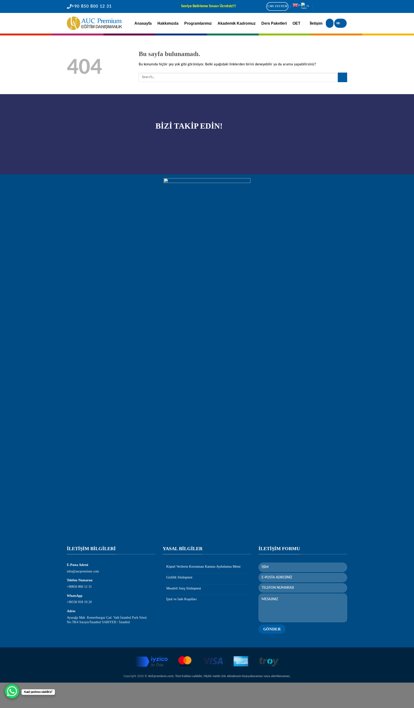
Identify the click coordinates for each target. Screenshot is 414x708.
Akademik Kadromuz (237, 23)
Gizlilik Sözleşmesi (179, 577)
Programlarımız (198, 23)
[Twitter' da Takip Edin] (330, 7)
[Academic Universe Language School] (94, 23)
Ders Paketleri (274, 23)
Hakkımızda (167, 23)
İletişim (316, 23)
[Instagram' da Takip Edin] (324, 7)
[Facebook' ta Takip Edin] (318, 7)
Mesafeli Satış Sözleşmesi (183, 588)
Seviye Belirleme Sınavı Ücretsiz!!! (208, 6)
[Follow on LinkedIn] (337, 7)
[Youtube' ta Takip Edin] (343, 7)
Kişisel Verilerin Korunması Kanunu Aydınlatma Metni (203, 566)
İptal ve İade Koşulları (181, 599)
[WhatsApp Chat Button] (12, 691)
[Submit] (342, 77)
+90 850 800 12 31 (92, 6)
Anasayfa (143, 23)
